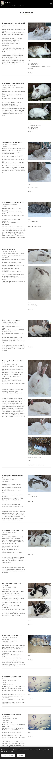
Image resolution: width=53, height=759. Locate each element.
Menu (51, 4)
